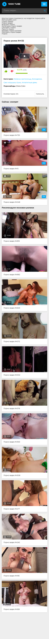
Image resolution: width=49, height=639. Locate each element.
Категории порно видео (12, 26)
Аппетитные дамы (29, 82)
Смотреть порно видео (11, 32)
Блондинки (37, 79)
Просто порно (8, 29)
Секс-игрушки (10, 82)
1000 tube (14, 4)
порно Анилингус (15, 18)
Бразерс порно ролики (11, 30)
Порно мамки (7, 21)
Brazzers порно (8, 24)
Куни (19, 82)
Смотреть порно (9, 27)
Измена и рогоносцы (22, 79)
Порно (4, 34)
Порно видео (7, 23)
